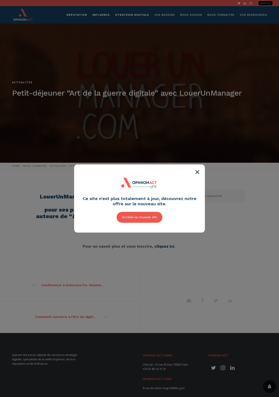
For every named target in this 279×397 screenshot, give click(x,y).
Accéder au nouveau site (139, 217)
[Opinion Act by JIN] (139, 193)
